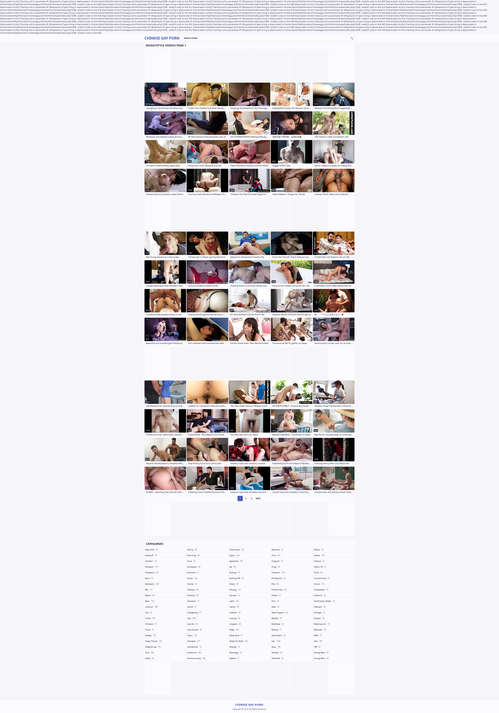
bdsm (150, 595)
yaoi (318, 641)
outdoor (278, 572)
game (191, 606)
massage (235, 652)
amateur (151, 566)
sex (276, 641)
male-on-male (238, 641)
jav (232, 566)
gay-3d (192, 624)
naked (234, 658)
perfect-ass (279, 589)
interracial (236, 549)
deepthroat (153, 646)
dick (149, 652)
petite (276, 595)
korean (234, 595)
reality (276, 618)
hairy (192, 635)
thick (318, 572)
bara (149, 578)
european (193, 566)
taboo (318, 549)
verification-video (324, 601)
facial (192, 578)
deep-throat (153, 641)
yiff (317, 646)
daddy (150, 635)
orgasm (277, 561)
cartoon (151, 606)
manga (234, 646)
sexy (276, 646)
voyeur (319, 618)
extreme (193, 572)
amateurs (151, 572)
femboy (192, 595)
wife (318, 635)
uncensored (321, 578)
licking (234, 618)
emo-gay (193, 555)
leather (234, 612)
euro (191, 561)
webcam (320, 629)
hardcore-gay (196, 658)
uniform (320, 595)
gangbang (194, 612)
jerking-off (236, 578)
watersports (322, 624)
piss (275, 601)
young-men (321, 658)
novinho (277, 549)
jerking (234, 572)
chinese (150, 624)
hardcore (194, 652)
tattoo (319, 555)
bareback (152, 584)
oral (276, 555)
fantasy (192, 589)
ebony (192, 549)
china (150, 618)
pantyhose (278, 578)
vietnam (319, 606)
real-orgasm (280, 612)
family (192, 584)
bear (149, 601)
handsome (194, 646)
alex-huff (151, 549)
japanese (236, 561)
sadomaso (278, 635)
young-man (321, 652)
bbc (148, 589)
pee (275, 584)
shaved (277, 652)
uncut (319, 584)
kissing (235, 589)
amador (150, 561)
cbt (148, 612)
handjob (193, 641)
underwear (321, 589)
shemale (277, 658)
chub (149, 629)
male (234, 629)
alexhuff (151, 555)
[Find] (352, 38)
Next (258, 498)
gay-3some (194, 629)
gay (191, 618)
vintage (319, 612)
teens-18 (320, 566)
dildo (149, 658)
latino (234, 606)
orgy (276, 566)
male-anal (236, 635)
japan (234, 555)
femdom (193, 601)
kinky (233, 584)
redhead (278, 624)
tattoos (319, 561)
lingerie (235, 624)
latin (234, 601)
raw (275, 606)
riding (276, 629)
